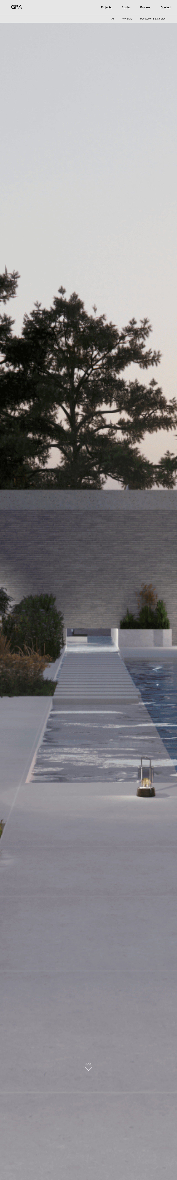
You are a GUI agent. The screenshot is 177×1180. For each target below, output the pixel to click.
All (112, 19)
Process (145, 7)
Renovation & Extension (153, 19)
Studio (126, 7)
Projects (106, 7)
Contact (166, 7)
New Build (127, 19)
